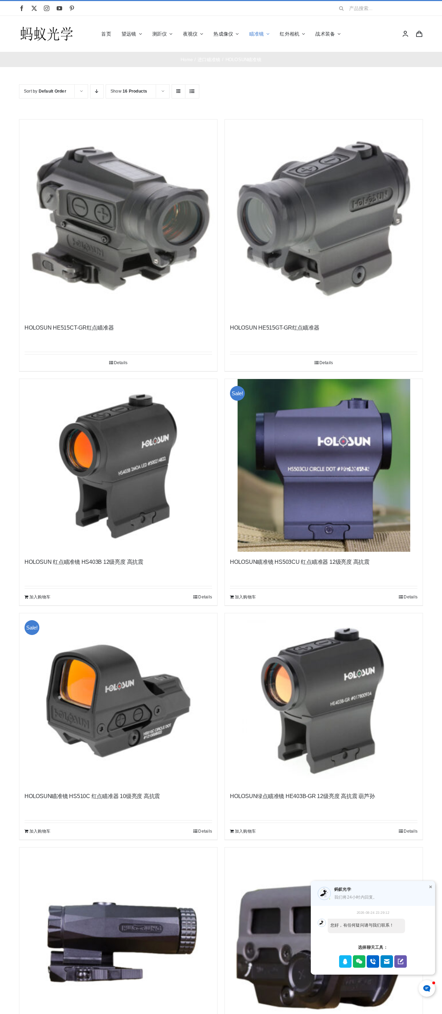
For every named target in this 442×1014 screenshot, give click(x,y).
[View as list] (192, 91)
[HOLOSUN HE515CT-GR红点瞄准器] (118, 219)
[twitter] (34, 8)
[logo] (46, 27)
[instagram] (46, 8)
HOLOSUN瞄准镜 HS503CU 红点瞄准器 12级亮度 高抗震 (299, 562)
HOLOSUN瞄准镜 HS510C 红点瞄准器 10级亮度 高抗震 (92, 796)
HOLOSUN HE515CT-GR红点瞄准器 (69, 328)
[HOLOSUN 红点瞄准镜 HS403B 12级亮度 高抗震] (118, 465)
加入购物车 (39, 597)
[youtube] (59, 8)
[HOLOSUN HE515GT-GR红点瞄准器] (324, 219)
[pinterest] (72, 8)
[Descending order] (97, 91)
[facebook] (22, 8)
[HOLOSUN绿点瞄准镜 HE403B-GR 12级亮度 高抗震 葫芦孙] (324, 699)
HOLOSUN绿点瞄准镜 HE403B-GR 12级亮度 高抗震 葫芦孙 (302, 796)
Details (121, 362)
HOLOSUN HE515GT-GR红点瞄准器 (274, 328)
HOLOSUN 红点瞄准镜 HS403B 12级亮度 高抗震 (84, 562)
